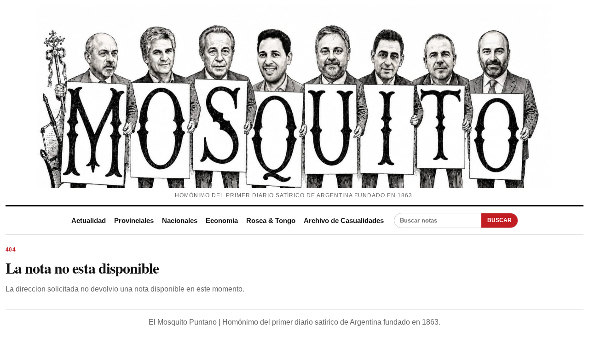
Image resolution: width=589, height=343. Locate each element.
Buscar (499, 220)
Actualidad (88, 220)
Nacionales (179, 220)
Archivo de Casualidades (344, 220)
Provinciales (134, 220)
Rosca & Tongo (270, 220)
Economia (222, 220)
